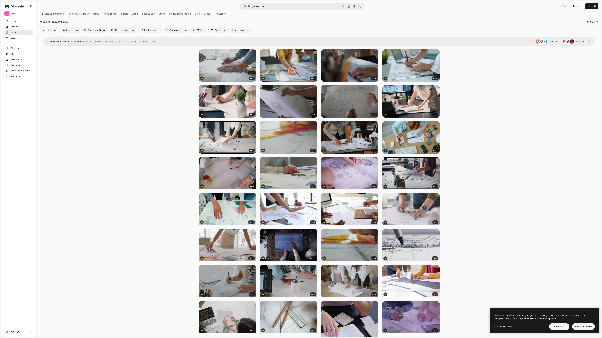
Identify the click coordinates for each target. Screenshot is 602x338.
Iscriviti (592, 6)
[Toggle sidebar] (30, 6)
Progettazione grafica (180, 13)
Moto (197, 13)
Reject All (559, 326)
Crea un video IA (80, 13)
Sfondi (135, 13)
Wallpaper (220, 13)
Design (161, 13)
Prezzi (565, 6)
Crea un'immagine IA (55, 13)
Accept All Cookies (583, 326)
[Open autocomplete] (243, 6)
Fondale (124, 13)
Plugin (579, 41)
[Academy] (12, 331)
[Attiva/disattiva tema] (18, 331)
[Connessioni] (6, 331)
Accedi (576, 6)
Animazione (110, 13)
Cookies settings (503, 326)
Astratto (97, 13)
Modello (207, 13)
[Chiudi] (589, 41)
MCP (552, 41)
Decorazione (148, 13)
